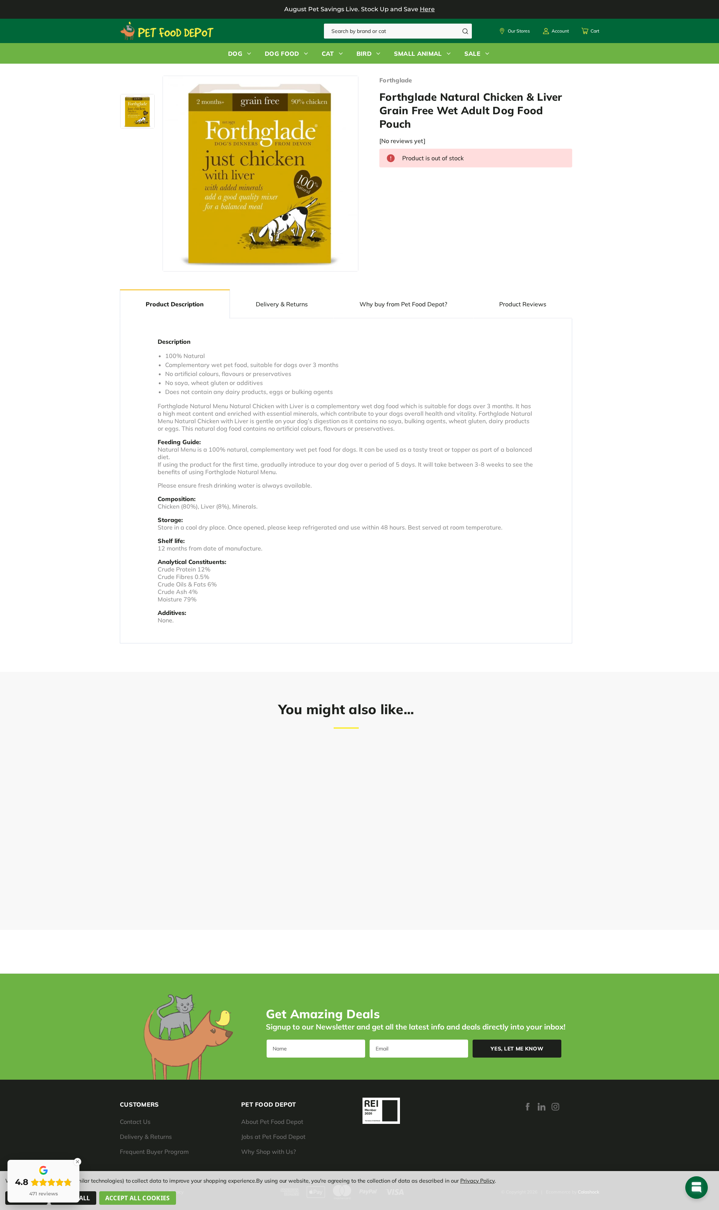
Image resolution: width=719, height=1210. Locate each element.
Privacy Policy (477, 1180)
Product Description (175, 304)
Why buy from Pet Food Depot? (403, 304)
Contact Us (135, 1121)
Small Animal (418, 53)
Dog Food (282, 53)
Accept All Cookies (137, 1198)
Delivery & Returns (282, 304)
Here (427, 9)
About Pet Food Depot (272, 1121)
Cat (328, 53)
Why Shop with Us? (268, 1151)
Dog (235, 53)
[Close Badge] (77, 1161)
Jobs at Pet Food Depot (273, 1136)
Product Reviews (522, 304)
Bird (364, 53)
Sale (472, 53)
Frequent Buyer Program (154, 1151)
